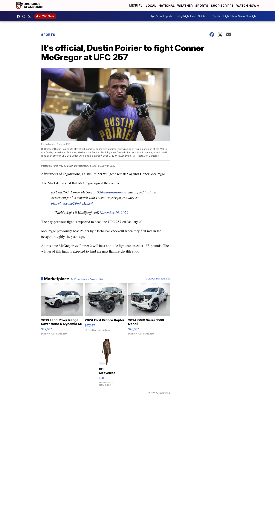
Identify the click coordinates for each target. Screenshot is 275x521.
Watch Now (246, 5)
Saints (201, 16)
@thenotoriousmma (112, 192)
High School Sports (161, 16)
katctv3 (19, 16)
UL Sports (214, 16)
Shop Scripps (222, 5)
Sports (201, 5)
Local (151, 5)
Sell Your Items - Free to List (87, 279)
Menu (134, 5)
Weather (185, 5)
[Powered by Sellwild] (164, 393)
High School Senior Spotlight (239, 16)
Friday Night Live (185, 16)
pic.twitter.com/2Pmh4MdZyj (72, 203)
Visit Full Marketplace (158, 278)
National (167, 5)
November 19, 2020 (114, 212)
